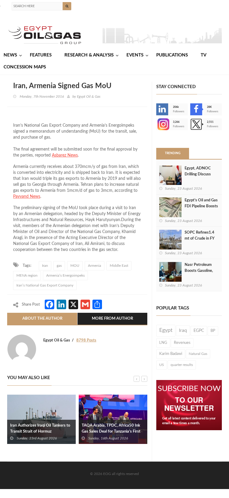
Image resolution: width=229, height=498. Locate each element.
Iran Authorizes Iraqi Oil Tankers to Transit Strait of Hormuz (40, 428)
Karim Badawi (170, 354)
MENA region (27, 275)
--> (156, 124)
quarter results (182, 365)
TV (203, 55)
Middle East (119, 265)
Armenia (94, 265)
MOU (74, 265)
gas (59, 265)
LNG (163, 342)
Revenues (182, 342)
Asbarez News (65, 155)
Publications (172, 55)
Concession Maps (25, 67)
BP (213, 330)
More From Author (112, 319)
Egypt (165, 330)
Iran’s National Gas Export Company (44, 285)
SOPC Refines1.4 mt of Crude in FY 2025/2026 (199, 238)
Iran (45, 265)
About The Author (42, 319)
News (10, 55)
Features (41, 55)
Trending (172, 153)
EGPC (199, 331)
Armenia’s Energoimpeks (65, 275)
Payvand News (26, 196)
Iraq (183, 330)
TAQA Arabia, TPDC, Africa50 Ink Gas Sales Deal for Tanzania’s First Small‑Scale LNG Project (111, 431)
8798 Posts (86, 340)
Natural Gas (198, 354)
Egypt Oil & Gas (88, 96)
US (161, 365)
